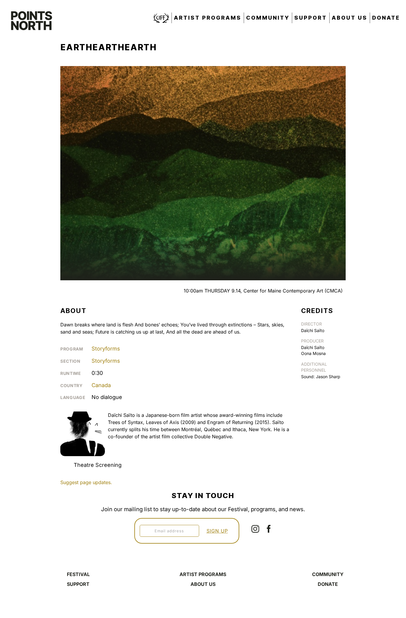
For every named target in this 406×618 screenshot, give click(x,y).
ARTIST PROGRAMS (203, 574)
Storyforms (106, 348)
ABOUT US (203, 584)
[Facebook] (269, 529)
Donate (386, 18)
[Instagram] (255, 529)
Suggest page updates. (86, 482)
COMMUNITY (328, 574)
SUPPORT (78, 584)
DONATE (328, 584)
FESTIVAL (78, 574)
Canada (101, 385)
